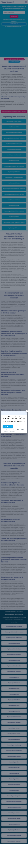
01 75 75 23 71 (8, 426)
